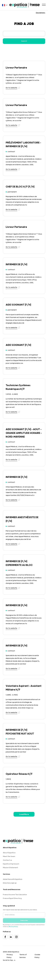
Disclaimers (40, 13)
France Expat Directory (12, 898)
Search (24, 41)
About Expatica (9, 853)
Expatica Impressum (11, 864)
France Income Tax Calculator (15, 895)
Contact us (7, 860)
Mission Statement (10, 868)
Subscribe (24, 920)
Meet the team (9, 856)
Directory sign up (10, 883)
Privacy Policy (13, 926)
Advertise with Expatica (12, 879)
